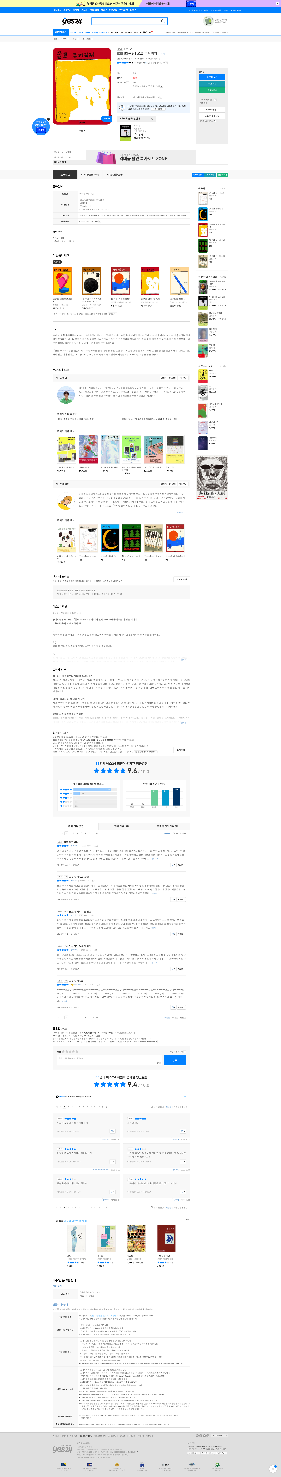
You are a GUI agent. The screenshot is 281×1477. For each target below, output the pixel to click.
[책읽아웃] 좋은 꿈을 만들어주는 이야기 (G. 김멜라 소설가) (150, 419)
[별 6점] (69, 1051)
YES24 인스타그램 (207, 1435)
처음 (59, 833)
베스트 (73, 32)
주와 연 (212, 345)
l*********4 (75, 846)
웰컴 (56, 39)
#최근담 (57, 262)
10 (99, 1107)
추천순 (175, 833)
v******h (176, 1139)
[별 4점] (66, 1051)
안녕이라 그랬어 (215, 313)
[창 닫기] (152, 119)
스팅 (69, 1256)
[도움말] (127, 82)
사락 (121, 32)
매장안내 (103, 32)
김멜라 (119, 59)
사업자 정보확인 (131, 1452)
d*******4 (105, 1139)
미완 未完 (213, 438)
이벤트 (88, 32)
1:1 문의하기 (193, 1453)
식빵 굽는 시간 (163, 1256)
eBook (63, 39)
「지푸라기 (137, 133)
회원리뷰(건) (143, 63)
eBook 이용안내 (215, 100)
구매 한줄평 (158, 1107)
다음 (93, 833)
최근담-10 (128, 49)
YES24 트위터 (204, 1435)
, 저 (125, 59)
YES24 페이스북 (200, 1435)
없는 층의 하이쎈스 (65, 467)
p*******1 (74, 950)
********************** (101, 1170)
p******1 (176, 1170)
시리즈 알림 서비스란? (214, 121)
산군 (211, 371)
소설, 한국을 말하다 (152, 467)
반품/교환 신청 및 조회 (100, 1316)
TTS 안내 (89, 206)
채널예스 (114, 32)
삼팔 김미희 (213, 422)
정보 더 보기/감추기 (135, 63)
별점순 (183, 833)
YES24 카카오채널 (197, 1435)
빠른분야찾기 (61, 32)
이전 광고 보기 (224, 25)
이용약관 (73, 1436)
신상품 (80, 32)
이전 (62, 833)
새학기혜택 (170, 32)
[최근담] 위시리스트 (217, 193)
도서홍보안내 (113, 1436)
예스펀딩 (128, 32)
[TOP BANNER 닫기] (277, 3)
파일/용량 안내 (99, 221)
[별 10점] (76, 1051)
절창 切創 (213, 329)
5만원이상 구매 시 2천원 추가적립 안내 (161, 86)
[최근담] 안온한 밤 (216, 209)
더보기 (222, 188)
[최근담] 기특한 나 (177, 299)
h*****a (74, 881)
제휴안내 (132, 1436)
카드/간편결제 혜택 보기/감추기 (161, 97)
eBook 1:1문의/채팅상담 (215, 1449)
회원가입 (197, 10)
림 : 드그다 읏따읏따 (109, 467)
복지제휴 (140, 1436)
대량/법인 (224, 32)
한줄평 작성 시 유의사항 (184, 1051)
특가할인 (206, 32)
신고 (96, 846)
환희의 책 (170, 467)
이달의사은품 (195, 32)
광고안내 (123, 1436)
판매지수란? (166, 63)
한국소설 (86, 39)
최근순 (167, 833)
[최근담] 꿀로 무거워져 (150, 299)
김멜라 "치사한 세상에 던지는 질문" (76, 419)
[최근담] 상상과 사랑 (217, 256)
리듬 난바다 (84, 467)
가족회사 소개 (219, 1435)
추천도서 (215, 32)
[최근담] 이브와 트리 (217, 240)
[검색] (163, 21)
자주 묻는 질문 (207, 1453)
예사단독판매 (182, 32)
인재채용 (64, 1436)
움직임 (100, 1256)
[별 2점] (63, 1051)
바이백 (95, 32)
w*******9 (78, 985)
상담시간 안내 (220, 1453)
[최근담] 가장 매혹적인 (121, 299)
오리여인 (126, 59)
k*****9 (106, 1200)
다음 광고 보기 (227, 25)
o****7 (73, 915)
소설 (74, 39)
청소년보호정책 (100, 1436)
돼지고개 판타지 (215, 404)
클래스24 (137, 32)
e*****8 (176, 1200)
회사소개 (56, 1436)
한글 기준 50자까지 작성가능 (71, 1058)
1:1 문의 (112, 1316)
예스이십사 (139, 59)
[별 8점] (73, 1051)
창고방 (130, 1256)
